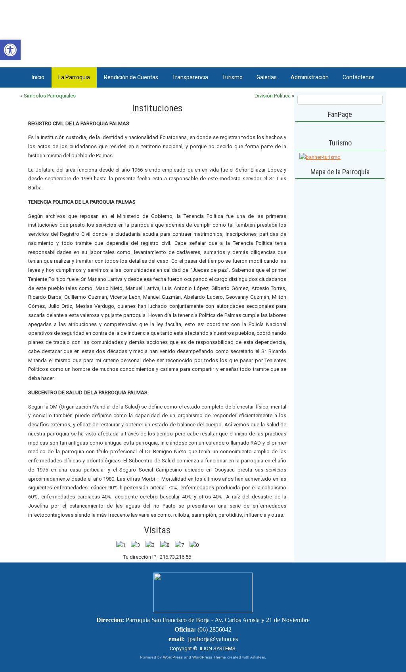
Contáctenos (359, 77)
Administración (310, 77)
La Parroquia (74, 77)
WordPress (173, 657)
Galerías (267, 77)
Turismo (232, 77)
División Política (273, 96)
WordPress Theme (209, 657)
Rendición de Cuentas (131, 77)
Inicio (38, 77)
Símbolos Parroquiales (50, 96)
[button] (10, 50)
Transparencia (190, 77)
